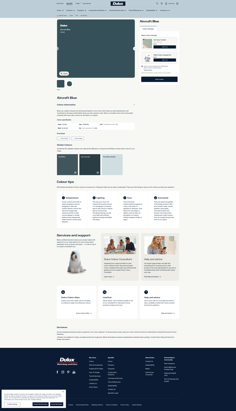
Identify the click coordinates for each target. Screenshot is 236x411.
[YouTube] (74, 372)
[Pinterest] (68, 372)
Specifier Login (113, 393)
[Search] (157, 3)
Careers (70, 405)
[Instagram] (62, 372)
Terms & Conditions (112, 405)
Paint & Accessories (96, 365)
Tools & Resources (114, 382)
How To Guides (94, 372)
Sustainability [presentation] (93, 380)
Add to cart (165, 47)
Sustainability (112, 386)
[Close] (63, 392)
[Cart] (177, 3)
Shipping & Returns (97, 405)
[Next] (135, 48)
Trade (77, 3)
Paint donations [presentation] (169, 363)
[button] (64, 73)
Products (111, 365)
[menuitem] (60, 10)
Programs (111, 369)
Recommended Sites (82, 405)
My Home (60, 3)
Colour (91, 361)
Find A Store (93, 387)
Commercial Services (115, 378)
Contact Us (93, 383)
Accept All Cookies (56, 404)
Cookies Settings (12, 404)
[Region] (162, 3)
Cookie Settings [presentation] (136, 405)
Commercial (86, 3)
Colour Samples (148, 29)
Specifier (69, 3)
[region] (33, 399)
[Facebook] (57, 372)
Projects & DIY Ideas (96, 369)
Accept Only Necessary (41, 404)
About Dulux (149, 358)
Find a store (159, 79)
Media (147, 369)
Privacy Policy (124, 405)
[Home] (58, 15)
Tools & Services (94, 376)
